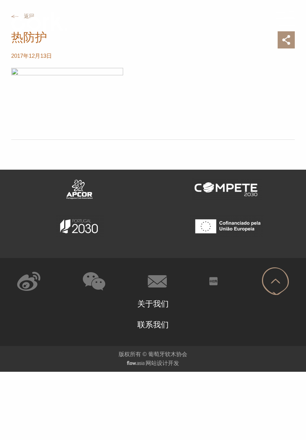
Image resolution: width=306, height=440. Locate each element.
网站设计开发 (162, 363)
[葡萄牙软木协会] (30, 21)
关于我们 (153, 303)
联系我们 (153, 324)
